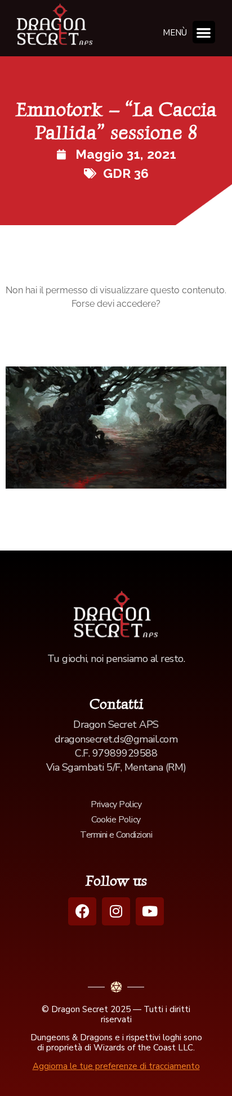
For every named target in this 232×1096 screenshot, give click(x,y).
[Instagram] (116, 911)
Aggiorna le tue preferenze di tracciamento (116, 1066)
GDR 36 (126, 173)
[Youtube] (150, 911)
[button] (204, 32)
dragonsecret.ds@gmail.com (116, 739)
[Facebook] (82, 911)
